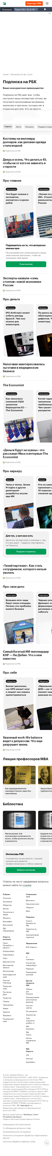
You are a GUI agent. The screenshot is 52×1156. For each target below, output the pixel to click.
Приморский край (8, 1020)
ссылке (27, 885)
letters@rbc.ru (26, 1105)
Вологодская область (8, 966)
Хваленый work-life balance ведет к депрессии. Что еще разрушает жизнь (22, 741)
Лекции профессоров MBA (25, 759)
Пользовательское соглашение (17, 1131)
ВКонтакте (30, 900)
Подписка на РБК (31, 930)
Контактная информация (30, 964)
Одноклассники (32, 904)
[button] (18, 211)
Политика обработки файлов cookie (19, 1141)
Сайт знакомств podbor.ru (30, 1020)
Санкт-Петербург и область (8, 945)
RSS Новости (31, 947)
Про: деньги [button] (11, 299)
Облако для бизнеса (29, 991)
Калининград (8, 971)
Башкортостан (8, 961)
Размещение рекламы (30, 973)
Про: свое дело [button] (13, 586)
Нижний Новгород (7, 981)
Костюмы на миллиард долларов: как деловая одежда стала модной (24, 142)
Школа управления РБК (30, 1040)
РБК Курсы (28, 1033)
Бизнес (10, 479)
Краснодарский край (8, 975)
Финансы (10, 307)
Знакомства (30, 1014)
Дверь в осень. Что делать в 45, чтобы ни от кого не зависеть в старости (25, 163)
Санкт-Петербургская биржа (21, 1115)
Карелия (6, 1012)
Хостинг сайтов (29, 1006)
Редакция (30, 968)
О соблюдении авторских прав (17, 1127)
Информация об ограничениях (17, 1124)
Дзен (28, 911)
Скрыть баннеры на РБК (31, 923)
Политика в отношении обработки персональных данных (25, 1136)
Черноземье (8, 1005)
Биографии (7, 921)
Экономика (11, 189)
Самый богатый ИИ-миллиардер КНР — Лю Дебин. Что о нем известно (26, 655)
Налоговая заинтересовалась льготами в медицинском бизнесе (24, 368)
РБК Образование (8, 929)
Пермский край (7, 987)
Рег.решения (30, 1011)
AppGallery (30, 1062)
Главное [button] (8, 127)
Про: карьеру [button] (12, 471)
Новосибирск (8, 954)
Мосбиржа (28, 1114)
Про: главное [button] (12, 180)
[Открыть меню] (47, 3)
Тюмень (6, 1001)
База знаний (8, 925)
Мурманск (7, 1015)
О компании (30, 958)
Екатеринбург (8, 951)
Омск (5, 958)
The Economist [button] (13, 385)
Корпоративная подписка (32, 935)
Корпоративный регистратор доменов (30, 999)
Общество (11, 681)
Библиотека (13, 804)
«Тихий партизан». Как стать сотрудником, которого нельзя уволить (24, 569)
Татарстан (7, 998)
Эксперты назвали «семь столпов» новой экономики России (22, 282)
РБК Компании (30, 1027)
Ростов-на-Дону (7, 993)
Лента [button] (18, 126)
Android (29, 1058)
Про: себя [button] (10, 672)
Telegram (30, 907)
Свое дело (11, 595)
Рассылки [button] (29, 126)
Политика (7, 898)
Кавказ (5, 1008)
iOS (27, 1055)
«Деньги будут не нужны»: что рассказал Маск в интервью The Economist (25, 454)
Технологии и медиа (8, 913)
